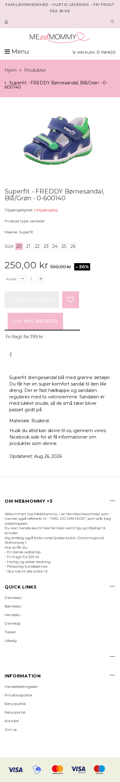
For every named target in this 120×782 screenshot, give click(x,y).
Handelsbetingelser (21, 686)
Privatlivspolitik (18, 695)
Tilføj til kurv (32, 299)
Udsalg (11, 640)
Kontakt (12, 721)
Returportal (15, 712)
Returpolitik (15, 703)
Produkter (35, 70)
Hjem (11, 70)
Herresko (12, 614)
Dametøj (12, 623)
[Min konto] (7, 22)
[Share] (10, 355)
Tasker (10, 632)
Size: (9, 246)
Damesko (13, 597)
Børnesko (13, 606)
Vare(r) (96, 52)
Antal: (11, 279)
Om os (11, 729)
